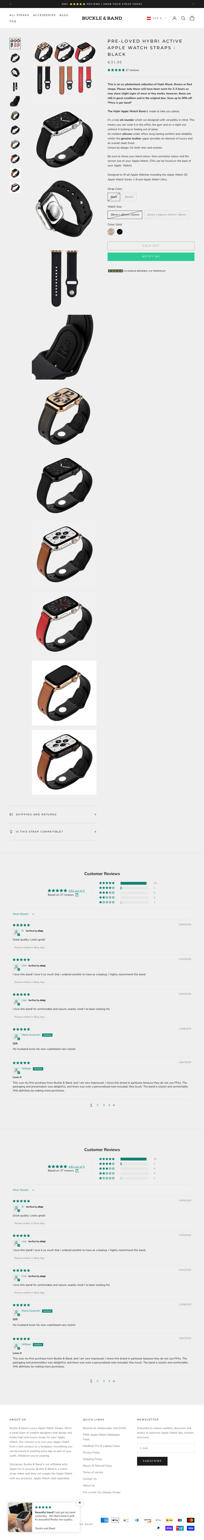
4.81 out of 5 (77, 891)
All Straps (19, 15)
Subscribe (152, 1461)
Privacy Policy (91, 1452)
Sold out (151, 246)
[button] (117, 70)
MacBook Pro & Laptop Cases (101, 1446)
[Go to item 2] (15, 58)
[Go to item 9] (15, 158)
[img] (21, 925)
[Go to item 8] (15, 144)
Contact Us (90, 1479)
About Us (89, 1485)
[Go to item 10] (15, 173)
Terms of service (93, 1472)
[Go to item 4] (15, 86)
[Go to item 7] (15, 130)
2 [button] (97, 1105)
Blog (64, 15)
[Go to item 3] (15, 72)
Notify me (151, 256)
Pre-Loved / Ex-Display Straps (102, 1492)
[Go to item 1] (15, 43)
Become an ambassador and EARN (104, 1428)
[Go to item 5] (15, 101)
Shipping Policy (92, 1459)
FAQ (13, 21)
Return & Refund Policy (97, 1466)
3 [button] (104, 1105)
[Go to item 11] (15, 187)
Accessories (44, 15)
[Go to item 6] (15, 115)
